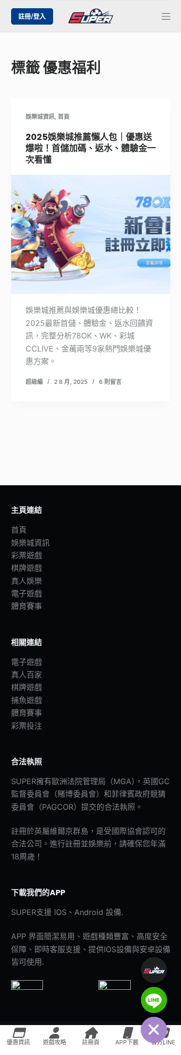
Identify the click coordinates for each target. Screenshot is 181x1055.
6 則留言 (110, 381)
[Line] (154, 1000)
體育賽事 (26, 606)
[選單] (166, 16)
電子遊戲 (26, 593)
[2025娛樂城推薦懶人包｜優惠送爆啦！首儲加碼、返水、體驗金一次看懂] (90, 235)
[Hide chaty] (154, 1030)
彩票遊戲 (26, 555)
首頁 (64, 116)
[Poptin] (154, 970)
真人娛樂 (26, 581)
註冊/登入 (32, 16)
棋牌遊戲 (26, 568)
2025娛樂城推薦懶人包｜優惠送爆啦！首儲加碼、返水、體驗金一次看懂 (91, 148)
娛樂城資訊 (40, 116)
